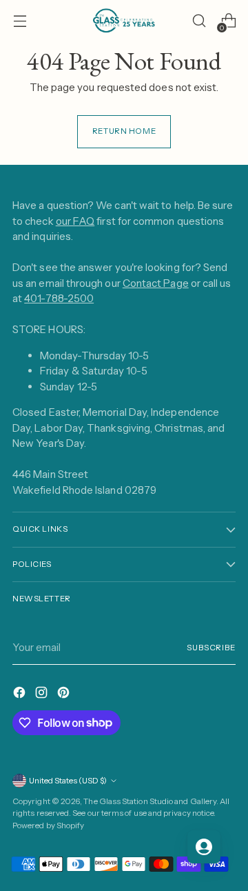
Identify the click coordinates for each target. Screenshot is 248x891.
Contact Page (156, 283)
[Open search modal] (199, 21)
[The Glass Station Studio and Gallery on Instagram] (42, 694)
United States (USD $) (68, 780)
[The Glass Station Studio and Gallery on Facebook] (20, 694)
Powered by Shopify (48, 825)
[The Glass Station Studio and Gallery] (124, 20)
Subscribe (211, 647)
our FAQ (75, 221)
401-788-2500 (59, 298)
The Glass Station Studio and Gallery (149, 801)
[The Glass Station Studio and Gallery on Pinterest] (64, 694)
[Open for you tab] (203, 846)
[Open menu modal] (20, 21)
